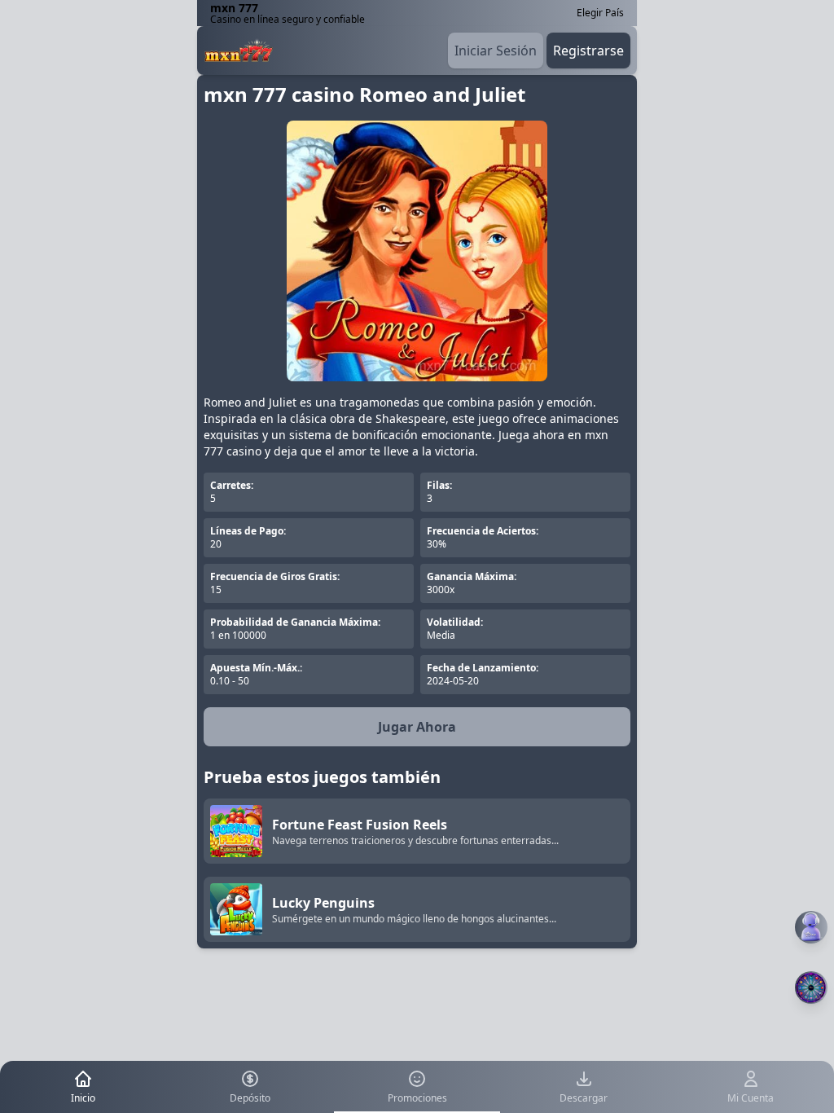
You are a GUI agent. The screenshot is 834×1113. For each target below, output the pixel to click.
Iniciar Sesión (495, 50)
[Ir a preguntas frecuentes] (811, 927)
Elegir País (600, 13)
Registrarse (588, 50)
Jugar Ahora (417, 727)
